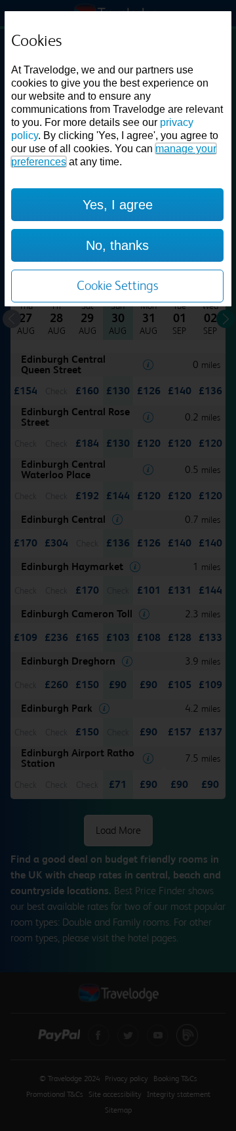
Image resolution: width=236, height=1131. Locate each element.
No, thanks (117, 245)
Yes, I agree (118, 204)
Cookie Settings (118, 285)
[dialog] (118, 158)
